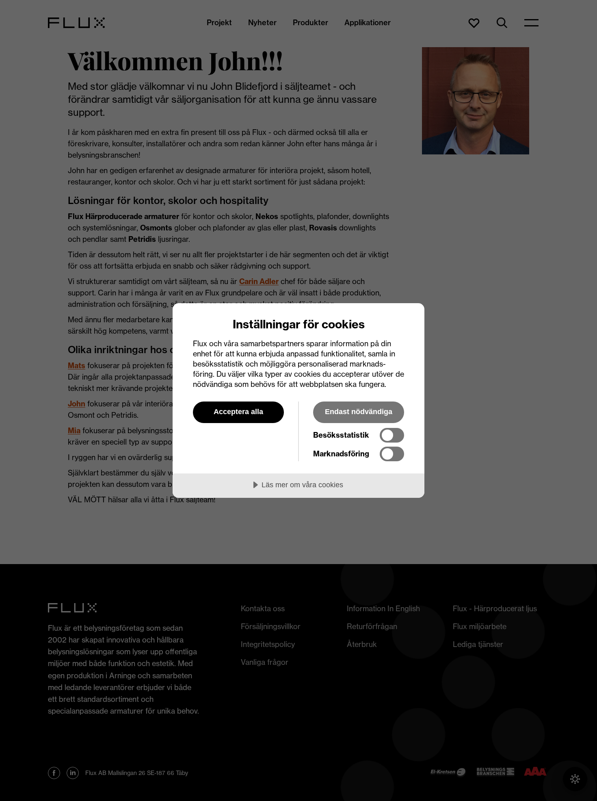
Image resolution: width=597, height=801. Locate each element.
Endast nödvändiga (358, 412)
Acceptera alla (238, 412)
